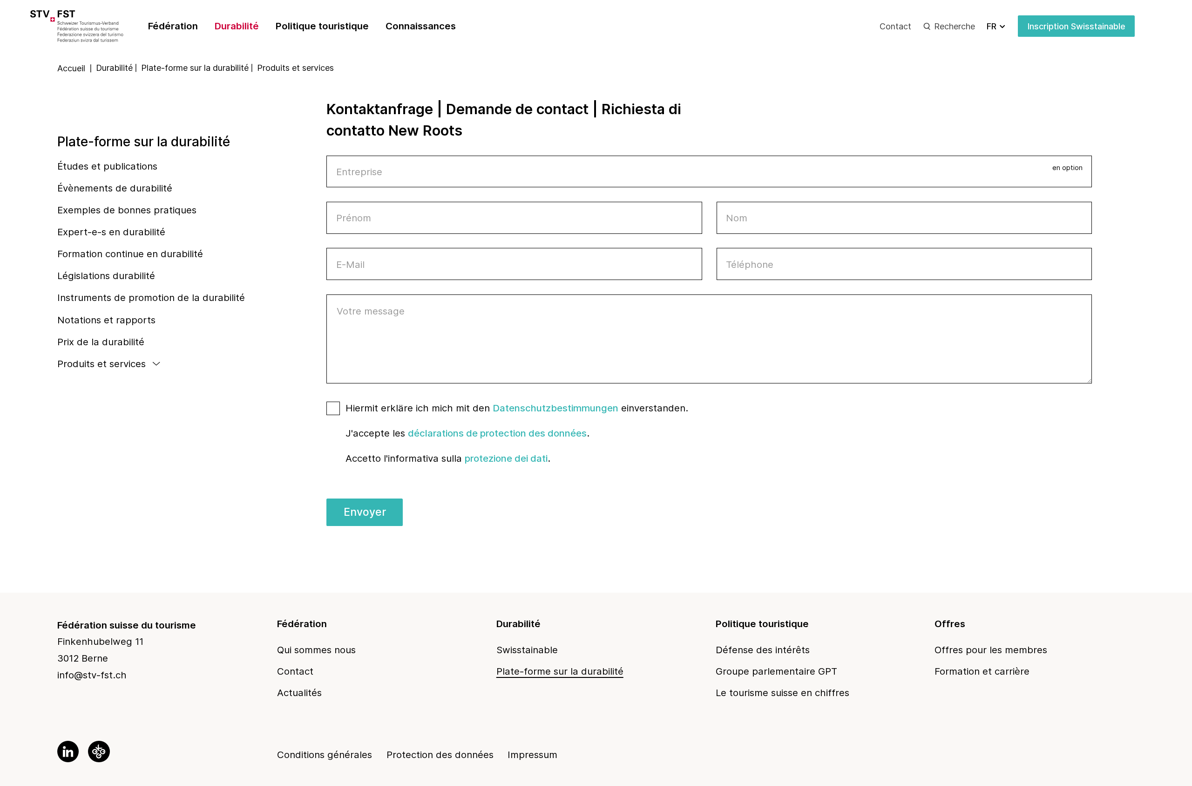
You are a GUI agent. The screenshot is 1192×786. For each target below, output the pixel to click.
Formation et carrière (982, 671)
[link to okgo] (98, 751)
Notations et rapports (106, 320)
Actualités (299, 692)
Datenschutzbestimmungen (555, 408)
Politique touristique (322, 26)
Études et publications (107, 166)
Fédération (173, 26)
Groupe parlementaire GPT (776, 671)
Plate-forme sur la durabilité (143, 142)
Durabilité (237, 26)
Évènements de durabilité (114, 188)
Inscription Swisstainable (1076, 26)
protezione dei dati (506, 458)
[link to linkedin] (68, 751)
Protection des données (440, 754)
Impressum (532, 754)
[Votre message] (709, 380)
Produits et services (101, 363)
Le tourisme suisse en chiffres (782, 692)
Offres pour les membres (991, 650)
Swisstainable (527, 650)
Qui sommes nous (316, 650)
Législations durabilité (106, 275)
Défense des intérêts (763, 650)
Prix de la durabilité (100, 342)
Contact (895, 26)
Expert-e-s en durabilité (111, 232)
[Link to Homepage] (90, 26)
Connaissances (421, 26)
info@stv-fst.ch (92, 675)
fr (991, 26)
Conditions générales (324, 754)
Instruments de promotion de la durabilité (151, 297)
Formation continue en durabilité (130, 254)
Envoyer (365, 512)
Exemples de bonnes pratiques (126, 210)
